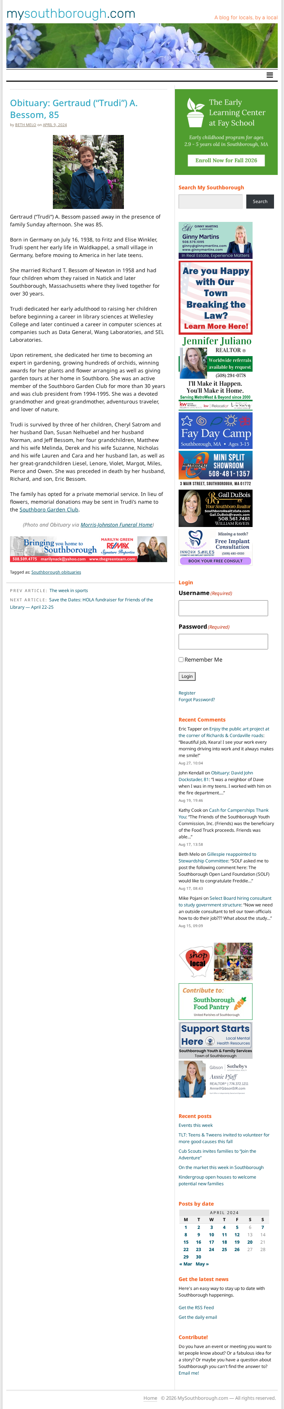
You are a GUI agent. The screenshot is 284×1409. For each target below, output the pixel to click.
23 (198, 1249)
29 (186, 1257)
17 (211, 1242)
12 (237, 1234)
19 (237, 1242)
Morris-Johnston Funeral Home (116, 524)
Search (260, 201)
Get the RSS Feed (196, 1307)
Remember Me (203, 659)
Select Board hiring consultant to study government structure (225, 901)
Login (187, 676)
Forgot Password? (197, 699)
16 (198, 1242)
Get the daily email (198, 1317)
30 (198, 1257)
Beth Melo (25, 124)
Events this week (196, 1125)
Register (187, 693)
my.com (71, 13)
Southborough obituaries (56, 572)
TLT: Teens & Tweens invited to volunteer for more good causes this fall (224, 1138)
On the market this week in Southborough (221, 1167)
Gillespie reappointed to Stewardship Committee (217, 857)
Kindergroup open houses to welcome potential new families (217, 1180)
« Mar (185, 1264)
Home (150, 1398)
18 (224, 1242)
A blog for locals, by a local (246, 17)
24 (211, 1249)
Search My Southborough (211, 187)
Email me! (189, 1373)
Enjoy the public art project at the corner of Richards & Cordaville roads (224, 732)
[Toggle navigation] (270, 75)
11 (224, 1234)
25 (224, 1249)
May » (202, 1264)
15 (186, 1242)
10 (211, 1234)
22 (186, 1249)
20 (250, 1242)
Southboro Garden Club (49, 509)
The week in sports (69, 590)
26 (237, 1249)
